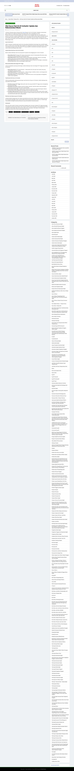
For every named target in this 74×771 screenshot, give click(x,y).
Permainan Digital (55, 542)
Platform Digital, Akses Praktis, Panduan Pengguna (60, 555)
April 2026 (53, 180)
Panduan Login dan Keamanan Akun (58, 473)
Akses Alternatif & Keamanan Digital (58, 226)
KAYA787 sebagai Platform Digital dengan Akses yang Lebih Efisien (16, 14)
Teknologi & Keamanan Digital (57, 660)
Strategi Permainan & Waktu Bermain (58, 636)
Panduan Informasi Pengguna (57, 471)
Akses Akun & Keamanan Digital (57, 224)
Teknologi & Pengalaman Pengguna (58, 671)
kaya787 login (54, 381)
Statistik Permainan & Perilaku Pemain (58, 630)
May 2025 (53, 203)
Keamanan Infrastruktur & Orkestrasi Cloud (59, 395)
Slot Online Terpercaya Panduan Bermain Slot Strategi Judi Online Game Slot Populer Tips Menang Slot (59, 602)
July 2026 (53, 174)
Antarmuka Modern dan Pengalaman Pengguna (59, 250)
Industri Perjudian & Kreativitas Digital (58, 345)
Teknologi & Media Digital (56, 667)
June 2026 (53, 176)
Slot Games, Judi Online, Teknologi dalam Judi (59, 591)
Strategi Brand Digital (55, 632)
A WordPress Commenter (56, 168)
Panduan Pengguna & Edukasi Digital (58, 487)
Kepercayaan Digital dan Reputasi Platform (59, 400)
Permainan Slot (54, 546)
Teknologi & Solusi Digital (56, 675)
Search (52, 139)
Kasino (53, 368)
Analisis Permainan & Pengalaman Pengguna (59, 240)
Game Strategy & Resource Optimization (58, 314)
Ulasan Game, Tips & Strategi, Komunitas (59, 757)
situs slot (24, 32)
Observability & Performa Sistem (57, 440)
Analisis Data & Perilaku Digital (57, 236)
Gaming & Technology (55, 320)
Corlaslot (10, 111)
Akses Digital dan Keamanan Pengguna (58, 230)
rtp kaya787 (54, 575)
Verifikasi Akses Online (56, 761)
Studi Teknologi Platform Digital (57, 643)
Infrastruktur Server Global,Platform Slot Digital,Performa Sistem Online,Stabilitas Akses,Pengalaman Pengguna (58, 355)
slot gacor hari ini (55, 31)
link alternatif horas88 (55, 428)
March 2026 (54, 182)
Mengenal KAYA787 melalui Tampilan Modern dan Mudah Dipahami (51, 1)
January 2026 (54, 186)
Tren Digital (54, 751)
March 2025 (54, 207)
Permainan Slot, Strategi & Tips (57, 553)
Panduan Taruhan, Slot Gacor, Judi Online (58, 515)
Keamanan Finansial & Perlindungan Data (58, 393)
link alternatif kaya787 (55, 430)
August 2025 (54, 197)
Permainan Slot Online (55, 548)
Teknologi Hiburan (55, 706)
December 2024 (54, 213)
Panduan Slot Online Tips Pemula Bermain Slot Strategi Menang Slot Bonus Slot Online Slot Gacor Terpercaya (60, 507)
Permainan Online (55, 544)
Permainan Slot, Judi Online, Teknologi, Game (59, 550)
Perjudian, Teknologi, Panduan (57, 540)
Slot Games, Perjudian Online (57, 593)
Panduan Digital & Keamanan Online (58, 464)
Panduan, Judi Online (55, 521)
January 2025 (54, 211)
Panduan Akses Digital (55, 456)
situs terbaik (54, 581)
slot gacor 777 (54, 90)
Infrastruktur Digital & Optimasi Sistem (58, 347)
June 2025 (53, 201)
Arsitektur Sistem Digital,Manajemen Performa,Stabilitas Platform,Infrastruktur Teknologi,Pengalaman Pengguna (59, 256)
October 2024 (54, 218)
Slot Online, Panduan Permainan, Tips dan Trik (59, 619)
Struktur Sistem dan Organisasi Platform (58, 641)
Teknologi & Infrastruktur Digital (57, 655)
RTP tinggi (32, 111)
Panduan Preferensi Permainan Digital (58, 500)
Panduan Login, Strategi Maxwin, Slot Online (59, 481)
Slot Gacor (37, 111)
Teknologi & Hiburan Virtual (56, 653)
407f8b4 (7, 29)
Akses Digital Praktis (55, 232)
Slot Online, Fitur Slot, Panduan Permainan (59, 606)
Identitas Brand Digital (55, 343)
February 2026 (54, 184)
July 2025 (53, 199)
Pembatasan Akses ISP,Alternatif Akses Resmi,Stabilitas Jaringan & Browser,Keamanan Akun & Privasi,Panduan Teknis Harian (60, 526)
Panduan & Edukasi (55, 450)
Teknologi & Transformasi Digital (57, 677)
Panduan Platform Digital (56, 498)
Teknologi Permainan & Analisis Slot (58, 722)
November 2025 (54, 190)
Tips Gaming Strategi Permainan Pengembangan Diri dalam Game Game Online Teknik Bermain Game (60, 745)
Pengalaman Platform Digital (56, 534)
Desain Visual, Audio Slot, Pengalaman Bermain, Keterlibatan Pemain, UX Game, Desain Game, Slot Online (60, 281)
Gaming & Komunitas (55, 318)
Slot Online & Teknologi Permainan (57, 599)
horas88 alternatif (55, 338)
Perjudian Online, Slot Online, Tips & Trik (58, 538)
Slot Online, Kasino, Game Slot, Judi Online (59, 612)
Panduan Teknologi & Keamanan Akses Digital (59, 519)
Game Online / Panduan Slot (10, 23)
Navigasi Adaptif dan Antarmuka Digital (58, 436)
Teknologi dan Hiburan (55, 683)
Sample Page (35, 10)
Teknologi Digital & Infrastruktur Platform (59, 690)
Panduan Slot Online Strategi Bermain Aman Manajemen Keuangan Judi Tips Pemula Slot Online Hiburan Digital (59, 503)
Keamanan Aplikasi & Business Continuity (59, 383)
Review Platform (54, 570)
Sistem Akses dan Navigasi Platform (58, 579)
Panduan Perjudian (55, 489)
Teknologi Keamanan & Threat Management (59, 720)
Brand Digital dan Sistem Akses (57, 264)
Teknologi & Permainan (56, 673)
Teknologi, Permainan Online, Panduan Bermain (60, 740)
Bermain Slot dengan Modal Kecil (57, 262)
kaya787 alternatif (55, 376)
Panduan (53, 448)
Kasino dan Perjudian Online (56, 370)
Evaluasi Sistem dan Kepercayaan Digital (58, 288)
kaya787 (53, 77)
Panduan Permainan (55, 491)
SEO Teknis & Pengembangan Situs (58, 577)
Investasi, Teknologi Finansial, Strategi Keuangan (60, 361)
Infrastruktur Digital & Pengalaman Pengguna (59, 349)
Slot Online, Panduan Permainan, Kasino (58, 617)
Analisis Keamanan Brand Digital (57, 238)
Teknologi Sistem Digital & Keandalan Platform (60, 726)
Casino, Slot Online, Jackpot (56, 273)
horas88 (53, 336)
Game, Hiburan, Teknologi (56, 316)
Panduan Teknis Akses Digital (57, 517)
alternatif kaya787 (55, 234)
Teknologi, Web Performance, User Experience (59, 742)
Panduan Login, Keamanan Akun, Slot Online (59, 479)
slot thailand (54, 81)
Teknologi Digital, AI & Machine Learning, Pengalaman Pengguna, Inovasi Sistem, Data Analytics (59, 693)
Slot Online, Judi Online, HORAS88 (57, 610)
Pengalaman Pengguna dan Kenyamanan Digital (60, 532)
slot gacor (53, 44)
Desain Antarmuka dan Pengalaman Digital (59, 278)
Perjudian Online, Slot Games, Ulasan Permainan (60, 536)
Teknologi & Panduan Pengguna (57, 669)
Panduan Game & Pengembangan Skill (58, 469)
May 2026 (53, 178)
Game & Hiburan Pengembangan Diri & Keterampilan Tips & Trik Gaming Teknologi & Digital (59, 297)
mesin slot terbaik (17, 111)
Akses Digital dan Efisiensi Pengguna (58, 228)
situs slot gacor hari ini (55, 765)
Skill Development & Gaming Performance (59, 583)
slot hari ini (54, 595)
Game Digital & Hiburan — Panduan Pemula (59, 303)
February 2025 (54, 209)
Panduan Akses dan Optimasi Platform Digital (59, 454)
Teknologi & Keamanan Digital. (57, 662)
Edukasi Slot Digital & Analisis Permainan (59, 284)
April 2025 (53, 205)
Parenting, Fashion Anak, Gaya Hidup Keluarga (59, 523)
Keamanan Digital (55, 388)
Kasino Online (54, 372)
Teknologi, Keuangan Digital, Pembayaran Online (60, 733)
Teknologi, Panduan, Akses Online (57, 735)
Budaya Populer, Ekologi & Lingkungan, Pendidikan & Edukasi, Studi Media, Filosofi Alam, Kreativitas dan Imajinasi (60, 270)
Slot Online (53, 597)
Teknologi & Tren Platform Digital (57, 679)
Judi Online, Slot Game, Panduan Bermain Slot (59, 366)
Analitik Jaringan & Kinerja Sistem (57, 248)
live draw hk (54, 73)
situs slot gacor (54, 106)
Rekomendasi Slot (25, 111)
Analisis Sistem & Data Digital (57, 242)
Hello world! (64, 168)
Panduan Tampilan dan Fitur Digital (57, 513)
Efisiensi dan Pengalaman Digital (57, 286)
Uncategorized (54, 759)
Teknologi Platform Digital (56, 724)
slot (52, 48)
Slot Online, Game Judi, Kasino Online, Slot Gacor (60, 608)
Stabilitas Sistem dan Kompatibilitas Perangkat (60, 628)
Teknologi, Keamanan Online (56, 728)
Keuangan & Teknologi (55, 411)
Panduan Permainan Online (56, 493)
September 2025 (54, 195)
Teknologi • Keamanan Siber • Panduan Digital (59, 681)
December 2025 (54, 188)
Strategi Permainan (55, 634)
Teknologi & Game (55, 648)
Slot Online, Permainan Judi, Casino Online (59, 621)
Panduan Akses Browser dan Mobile (58, 452)
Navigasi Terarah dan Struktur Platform (58, 438)
